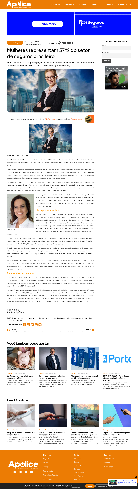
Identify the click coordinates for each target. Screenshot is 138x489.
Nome (49, 239)
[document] (69, 244)
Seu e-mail (50, 247)
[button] (90, 223)
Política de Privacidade (72, 263)
